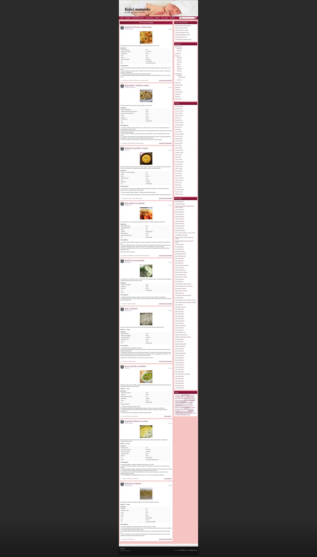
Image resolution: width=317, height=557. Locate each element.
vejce (140, 80)
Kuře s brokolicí (131, 309)
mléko (185, 400)
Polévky (127, 150)
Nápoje (176, 82)
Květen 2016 (178, 138)
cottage (128, 303)
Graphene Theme (193, 550)
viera (171, 28)
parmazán (186, 404)
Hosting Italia (178, 235)
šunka (132, 80)
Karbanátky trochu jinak (185, 337)
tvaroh (177, 411)
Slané (131, 423)
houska (128, 539)
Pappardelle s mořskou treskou (137, 85)
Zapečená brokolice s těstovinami (138, 27)
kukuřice (189, 398)
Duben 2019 (178, 108)
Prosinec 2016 (178, 122)
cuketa (177, 397)
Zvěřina (178, 71)
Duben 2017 (178, 120)
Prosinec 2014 (178, 178)
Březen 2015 (178, 171)
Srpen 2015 (177, 159)
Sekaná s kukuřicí (183, 272)
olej (127, 80)
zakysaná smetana (144, 80)
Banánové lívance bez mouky (184, 283)
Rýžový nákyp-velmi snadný (184, 295)
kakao (176, 398)
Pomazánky (128, 262)
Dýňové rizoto (181, 226)
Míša (176, 378)
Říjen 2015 (177, 154)
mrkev (134, 255)
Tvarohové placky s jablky (181, 39)
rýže (193, 405)
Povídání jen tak (181, 332)
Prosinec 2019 (178, 106)
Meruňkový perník (182, 253)
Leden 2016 (178, 148)
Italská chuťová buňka (180, 206)
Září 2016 (177, 129)
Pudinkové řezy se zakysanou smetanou (187, 300)
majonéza (180, 400)
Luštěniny (177, 53)
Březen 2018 (178, 113)
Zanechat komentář (165, 80)
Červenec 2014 (178, 189)
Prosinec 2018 (178, 111)
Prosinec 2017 (178, 115)
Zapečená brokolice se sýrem (136, 421)
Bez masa (128, 28)
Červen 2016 (178, 136)
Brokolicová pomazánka (134, 260)
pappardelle (138, 143)
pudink (184, 405)
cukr (182, 397)
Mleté (178, 64)
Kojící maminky (137, 9)
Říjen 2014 (177, 182)
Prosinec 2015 (178, 150)
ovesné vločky (179, 404)
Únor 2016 (177, 145)
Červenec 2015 (178, 161)
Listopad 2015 (178, 152)
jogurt (131, 198)
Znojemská (180, 304)
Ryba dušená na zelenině (134, 203)
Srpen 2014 (177, 187)
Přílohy (176, 94)
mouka (191, 400)
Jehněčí (178, 62)
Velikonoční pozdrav (179, 32)
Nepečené (180, 77)
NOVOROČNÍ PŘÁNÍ (180, 34)
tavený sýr (136, 416)
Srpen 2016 (177, 131)
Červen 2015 (178, 164)
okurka (188, 402)
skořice (177, 407)
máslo (128, 143)
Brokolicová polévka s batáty (136, 148)
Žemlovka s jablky (182, 274)
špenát (179, 414)
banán (176, 395)
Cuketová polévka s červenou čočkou (186, 232)
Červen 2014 (178, 191)
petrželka (178, 406)
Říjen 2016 (177, 127)
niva (128, 361)
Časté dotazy (181, 201)
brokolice (125, 80)
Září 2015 (177, 157)
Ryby (130, 87)
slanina (130, 361)
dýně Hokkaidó (130, 255)
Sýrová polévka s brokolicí (135, 366)
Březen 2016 (178, 143)
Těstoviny (133, 87)
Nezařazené (178, 85)
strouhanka (181, 409)
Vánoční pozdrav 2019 (180, 25)
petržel (137, 255)
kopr (185, 398)
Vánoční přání (178, 37)
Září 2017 (177, 118)
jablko (188, 397)
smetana (142, 143)
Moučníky (177, 73)
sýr (133, 80)
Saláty (176, 96)
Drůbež (127, 310)
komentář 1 (168, 416)
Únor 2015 (177, 173)
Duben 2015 (178, 168)
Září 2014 (177, 185)
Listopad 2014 (178, 180)
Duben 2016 (178, 141)
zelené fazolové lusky (145, 255)
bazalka (179, 395)
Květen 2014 (178, 194)
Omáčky (177, 87)
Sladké (131, 28)
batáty (124, 198)
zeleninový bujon (138, 198)
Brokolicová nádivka (133, 483)
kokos (182, 398)
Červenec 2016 (178, 134)
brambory (125, 416)
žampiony (188, 414)
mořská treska (132, 143)
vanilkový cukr (184, 411)
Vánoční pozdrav (179, 30)
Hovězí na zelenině (183, 265)
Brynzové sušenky (182, 344)
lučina (131, 303)
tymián (134, 303)
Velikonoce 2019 (179, 27)
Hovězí (178, 59)
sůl (129, 80)
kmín (179, 398)
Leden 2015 (178, 175)
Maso (127, 87)
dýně (185, 397)
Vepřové (179, 68)
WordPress (182, 550)
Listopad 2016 (178, 124)
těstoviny (136, 80)
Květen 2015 (178, 166)
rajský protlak (189, 405)
